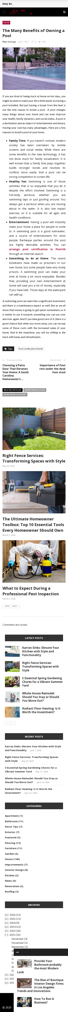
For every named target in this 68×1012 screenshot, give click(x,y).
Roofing (10, 891)
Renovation (12, 886)
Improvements (14, 864)
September (18, 946)
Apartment (12, 815)
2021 (12, 934)
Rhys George (9, 41)
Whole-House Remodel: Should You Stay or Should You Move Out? (40, 697)
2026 (13, 914)
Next (14, 606)
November (18, 942)
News (8, 880)
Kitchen (9, 875)
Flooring (10, 843)
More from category (15, 394)
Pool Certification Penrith (31, 348)
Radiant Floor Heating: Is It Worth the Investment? (41, 710)
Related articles (12, 390)
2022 (13, 930)
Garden (9, 853)
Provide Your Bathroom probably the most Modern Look (39, 966)
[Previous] (7, 723)
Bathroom (11, 821)
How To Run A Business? (44, 1000)
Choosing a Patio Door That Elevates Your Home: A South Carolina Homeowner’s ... (15, 372)
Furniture (11, 848)
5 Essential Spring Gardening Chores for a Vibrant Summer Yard (42, 681)
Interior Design (14, 869)
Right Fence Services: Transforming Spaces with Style (33, 458)
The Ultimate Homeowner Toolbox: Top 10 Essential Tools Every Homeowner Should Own (33, 524)
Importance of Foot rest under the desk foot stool (52, 368)
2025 (13, 918)
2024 (13, 922)
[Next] (13, 723)
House (6, 22)
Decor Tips (11, 826)
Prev (7, 606)
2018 (13, 982)
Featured (10, 837)
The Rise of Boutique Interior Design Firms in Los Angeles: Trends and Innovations (40, 985)
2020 (13, 974)
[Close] (17, 952)
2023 (13, 926)
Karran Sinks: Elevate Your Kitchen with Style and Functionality (40, 651)
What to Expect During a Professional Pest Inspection (30, 590)
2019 (13, 978)
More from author (35, 390)
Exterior (10, 832)
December (18, 938)
